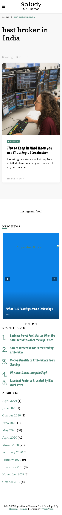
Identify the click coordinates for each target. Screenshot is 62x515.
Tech (8, 315)
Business (13, 141)
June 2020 (9, 423)
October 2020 (11, 415)
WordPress (47, 508)
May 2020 (9, 430)
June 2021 (9, 408)
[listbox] (31, 279)
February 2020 (12, 452)
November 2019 (13, 474)
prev (7, 279)
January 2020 (11, 460)
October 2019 (11, 482)
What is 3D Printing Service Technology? (29, 309)
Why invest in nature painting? (28, 373)
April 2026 (9, 401)
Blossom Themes (17, 508)
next (54, 279)
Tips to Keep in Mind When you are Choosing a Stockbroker (29, 150)
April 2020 (9, 437)
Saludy (31, 4)
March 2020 (10, 445)
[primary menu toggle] (3, 7)
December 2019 (12, 467)
